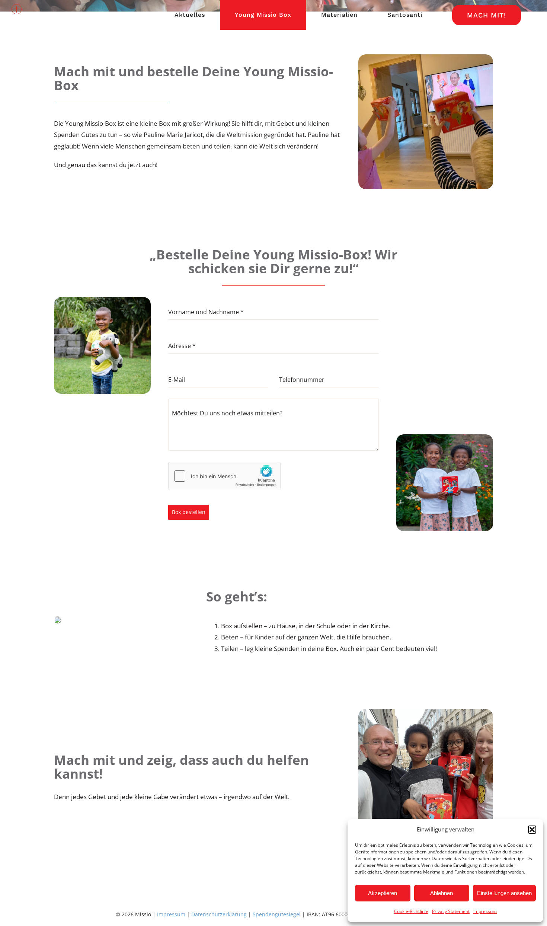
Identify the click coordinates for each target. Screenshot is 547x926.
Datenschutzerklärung (219, 914)
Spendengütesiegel (277, 914)
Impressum (485, 911)
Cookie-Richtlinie (411, 911)
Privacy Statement (451, 911)
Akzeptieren (382, 893)
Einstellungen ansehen (504, 893)
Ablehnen (441, 893)
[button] (532, 829)
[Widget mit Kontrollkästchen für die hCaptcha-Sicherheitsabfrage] (224, 476)
